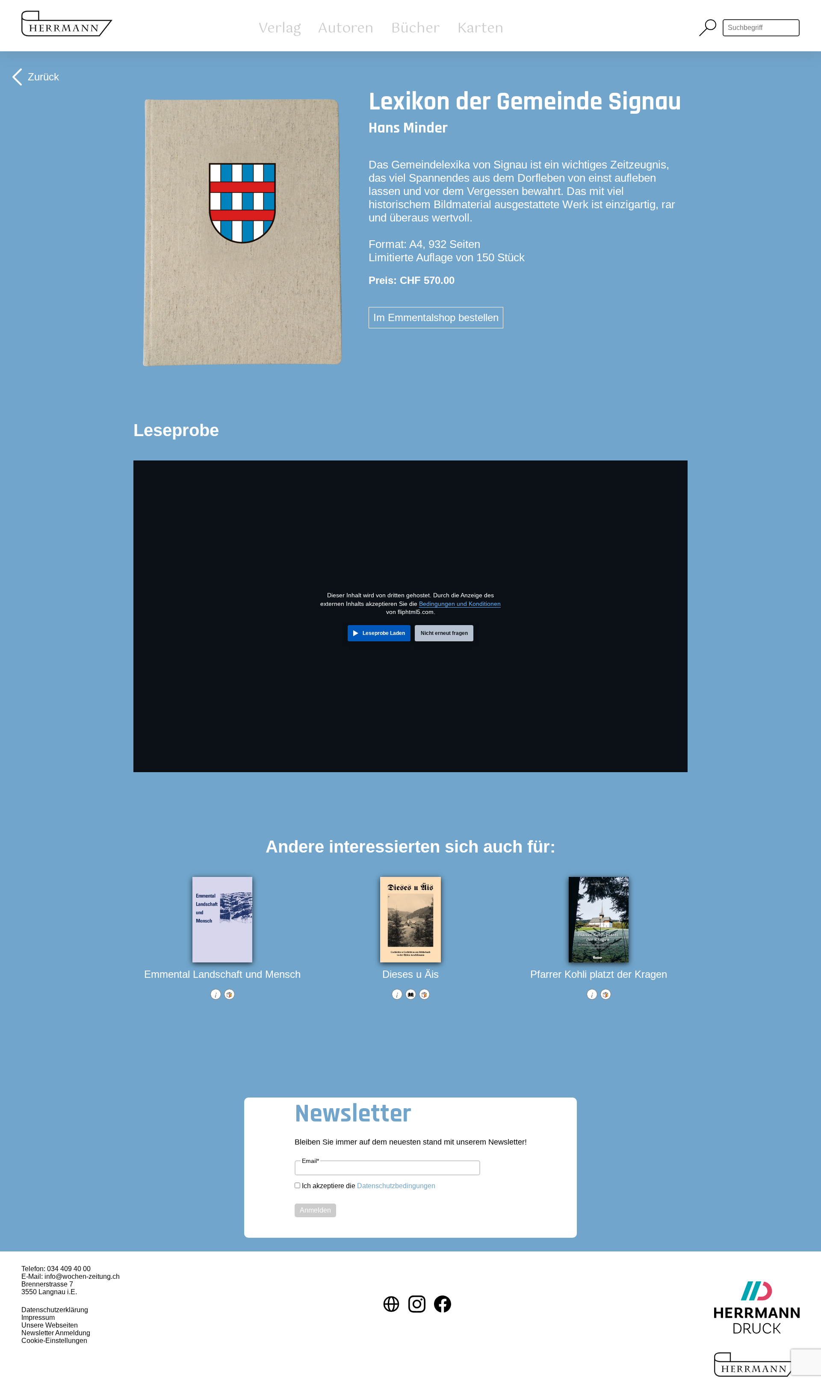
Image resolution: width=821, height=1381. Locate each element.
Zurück (43, 77)
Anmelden (315, 1210)
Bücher (415, 28)
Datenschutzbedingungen (396, 1185)
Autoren (346, 28)
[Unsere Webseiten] (391, 1304)
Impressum (38, 1317)
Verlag (279, 28)
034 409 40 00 (69, 1268)
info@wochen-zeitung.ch (82, 1276)
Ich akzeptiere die (368, 1185)
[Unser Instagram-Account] (416, 1304)
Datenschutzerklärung (54, 1309)
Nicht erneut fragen (444, 633)
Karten (480, 28)
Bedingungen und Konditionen (460, 603)
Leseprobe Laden (384, 633)
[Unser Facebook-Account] (442, 1304)
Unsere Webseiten (49, 1325)
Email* (310, 1160)
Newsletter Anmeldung (55, 1333)
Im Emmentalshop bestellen (436, 317)
